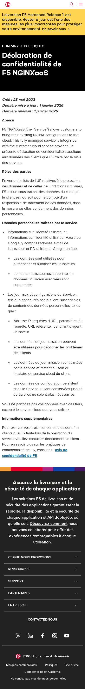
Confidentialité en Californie (43, 672)
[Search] (72, 4)
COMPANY (10, 46)
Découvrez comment (48, 523)
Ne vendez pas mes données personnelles (38, 678)
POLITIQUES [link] (34, 46)
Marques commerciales (21, 665)
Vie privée (72, 665)
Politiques (51, 665)
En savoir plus (54, 29)
